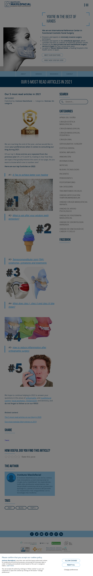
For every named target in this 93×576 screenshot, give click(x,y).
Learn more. (10, 565)
